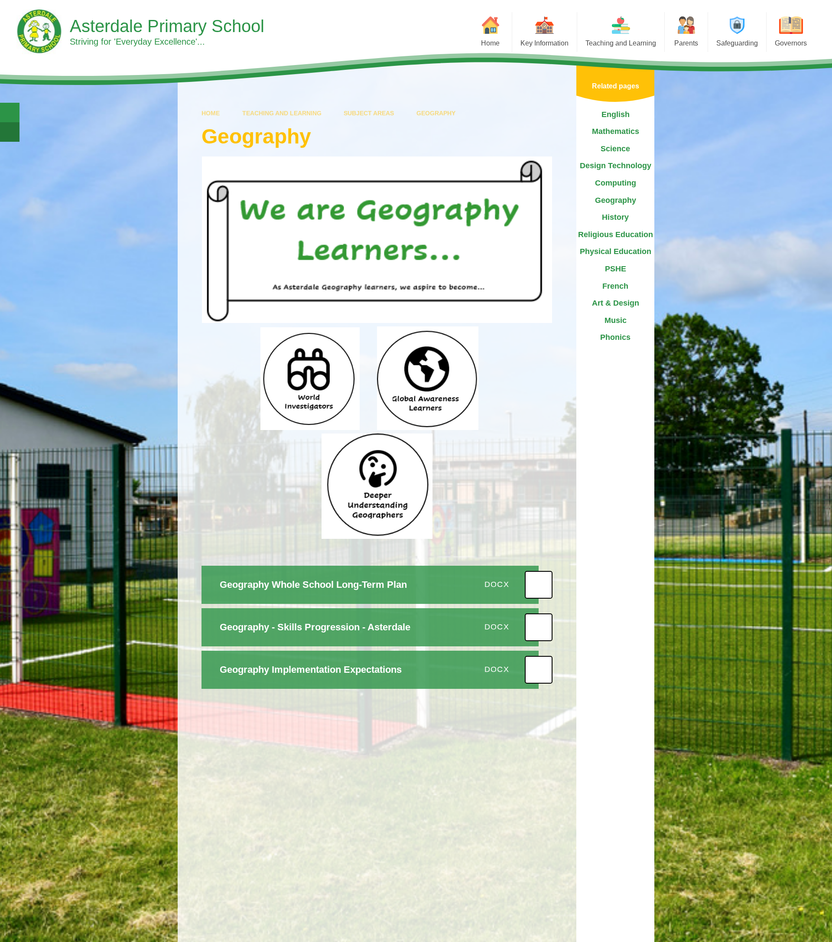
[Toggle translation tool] (10, 132)
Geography (435, 113)
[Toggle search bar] (10, 112)
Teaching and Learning (282, 113)
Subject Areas (369, 113)
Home (211, 113)
